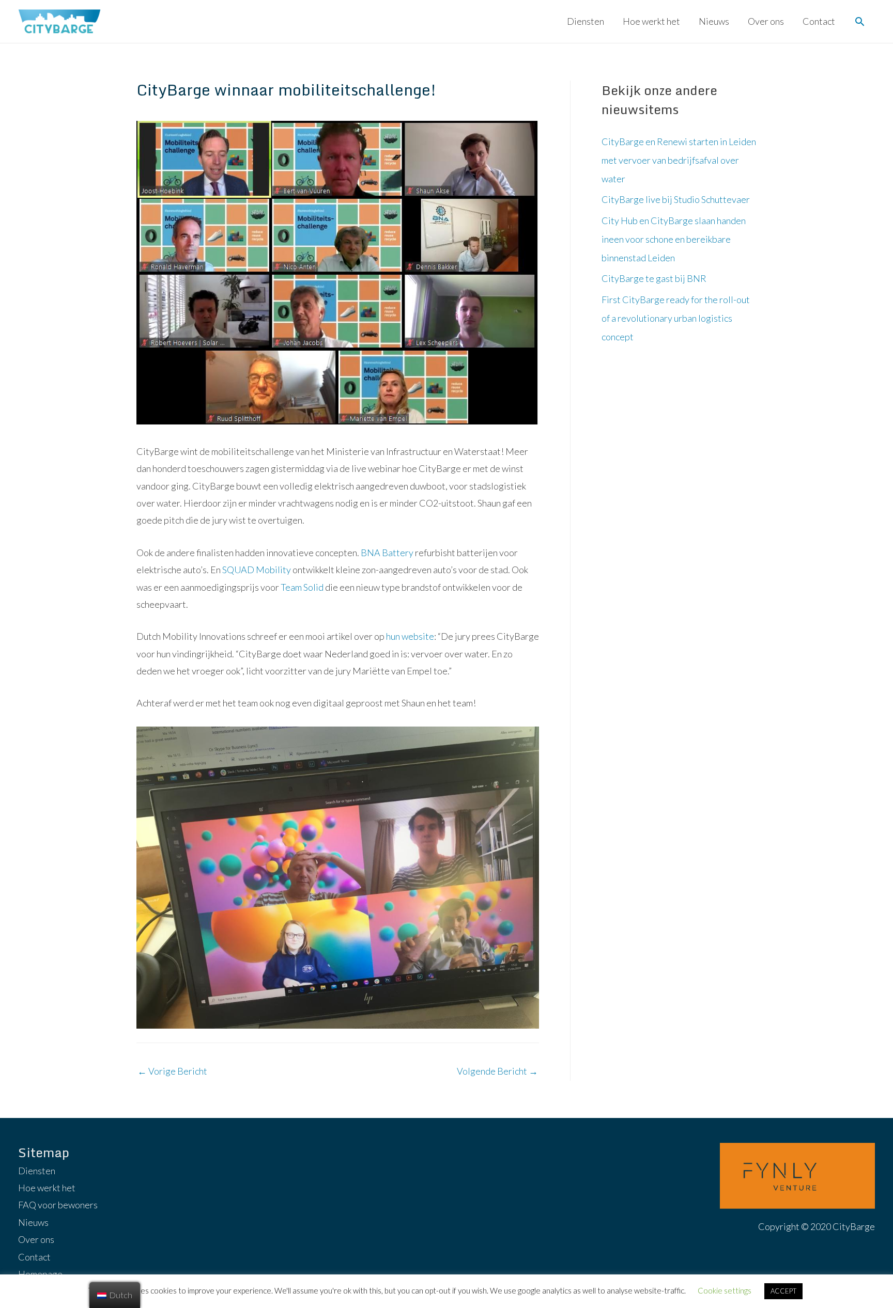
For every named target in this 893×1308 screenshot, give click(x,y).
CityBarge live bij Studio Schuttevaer (676, 199)
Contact (819, 21)
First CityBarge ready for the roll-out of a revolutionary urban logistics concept (676, 318)
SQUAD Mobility (256, 569)
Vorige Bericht (172, 1071)
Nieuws (714, 21)
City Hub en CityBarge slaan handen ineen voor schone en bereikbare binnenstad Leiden (674, 239)
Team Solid (301, 587)
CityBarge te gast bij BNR (654, 278)
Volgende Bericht (497, 1071)
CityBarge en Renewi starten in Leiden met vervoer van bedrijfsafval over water (679, 160)
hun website (410, 636)
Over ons (766, 21)
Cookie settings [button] (724, 1290)
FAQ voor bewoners (58, 1204)
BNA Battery (387, 552)
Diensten (585, 21)
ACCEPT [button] (783, 1291)
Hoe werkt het (651, 21)
